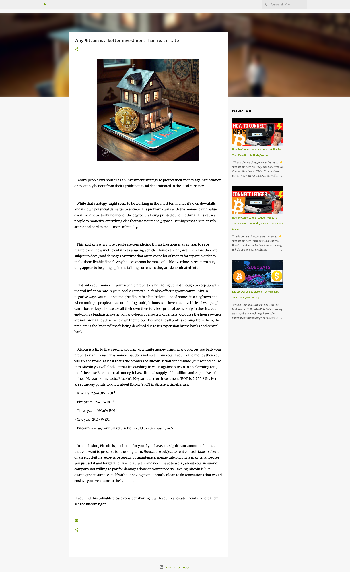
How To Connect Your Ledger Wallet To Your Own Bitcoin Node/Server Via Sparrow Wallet (257, 223)
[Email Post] (76, 522)
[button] (76, 49)
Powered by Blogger (177, 567)
